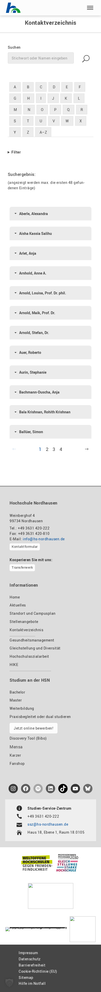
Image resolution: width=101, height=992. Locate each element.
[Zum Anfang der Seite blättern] (85, 976)
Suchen (14, 47)
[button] (90, 8)
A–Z (43, 132)
